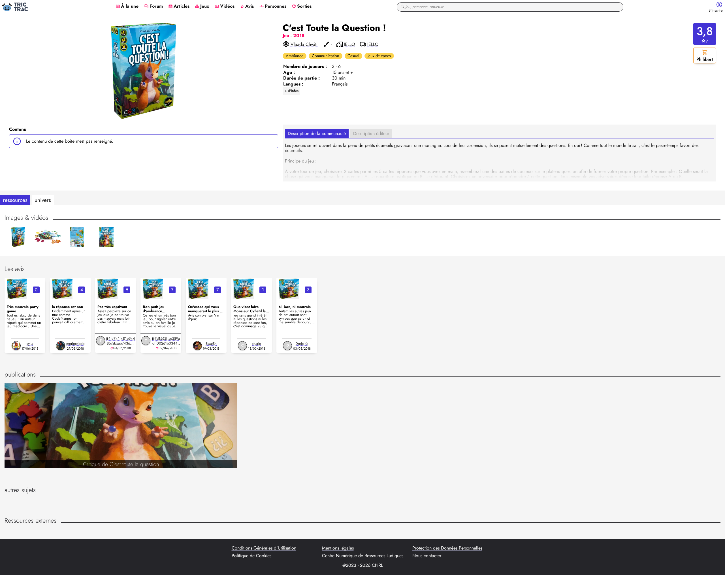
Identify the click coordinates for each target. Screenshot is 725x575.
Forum (153, 6)
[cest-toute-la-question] (17, 289)
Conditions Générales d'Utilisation (264, 548)
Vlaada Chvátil (305, 44)
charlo (256, 343)
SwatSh (211, 343)
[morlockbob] (60, 345)
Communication (325, 56)
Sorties (302, 6)
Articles (178, 6)
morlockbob (75, 343)
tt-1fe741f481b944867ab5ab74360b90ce (120, 343)
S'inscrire (716, 10)
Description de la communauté (317, 133)
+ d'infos (291, 90)
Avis (247, 6)
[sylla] (16, 345)
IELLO (349, 44)
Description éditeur (371, 133)
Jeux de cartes (379, 56)
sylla (30, 343)
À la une (127, 6)
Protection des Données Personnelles (447, 548)
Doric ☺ (301, 343)
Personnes (272, 6)
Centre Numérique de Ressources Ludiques (362, 555)
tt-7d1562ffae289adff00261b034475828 (166, 343)
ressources (15, 200)
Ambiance (294, 56)
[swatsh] (197, 345)
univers (43, 200)
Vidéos (224, 6)
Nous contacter (426, 555)
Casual (353, 56)
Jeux (202, 6)
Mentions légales (338, 548)
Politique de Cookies (251, 555)
